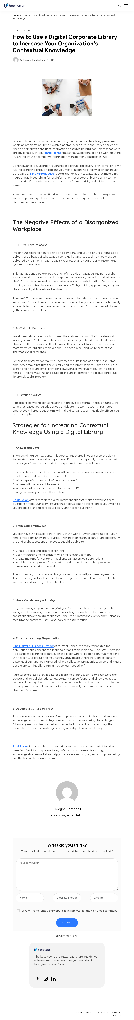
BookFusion (21, 500)
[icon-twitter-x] (38, 978)
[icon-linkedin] (53, 978)
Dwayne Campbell (32, 60)
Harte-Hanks (52, 152)
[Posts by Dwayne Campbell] (16, 59)
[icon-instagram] (45, 978)
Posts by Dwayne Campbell (66, 815)
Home (16, 15)
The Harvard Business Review (33, 646)
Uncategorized (21, 30)
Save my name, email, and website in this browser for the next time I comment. (69, 910)
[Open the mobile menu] (126, 6)
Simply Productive (42, 173)
